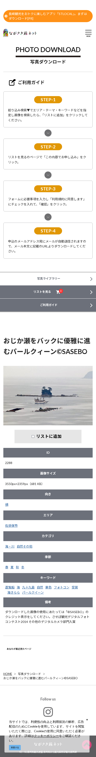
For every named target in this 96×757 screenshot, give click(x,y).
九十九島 (28, 587)
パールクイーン (33, 592)
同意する (15, 747)
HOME (7, 674)
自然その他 (24, 546)
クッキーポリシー (46, 736)
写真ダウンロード (29, 674)
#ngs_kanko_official (48, 722)
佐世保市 (11, 525)
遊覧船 (10, 587)
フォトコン (61, 587)
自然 (40, 587)
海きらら (13, 592)
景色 (48, 587)
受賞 (75, 587)
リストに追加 (49, 436)
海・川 (10, 546)
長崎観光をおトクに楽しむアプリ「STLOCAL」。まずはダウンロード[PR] (48, 16)
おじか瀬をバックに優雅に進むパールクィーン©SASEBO (40, 678)
